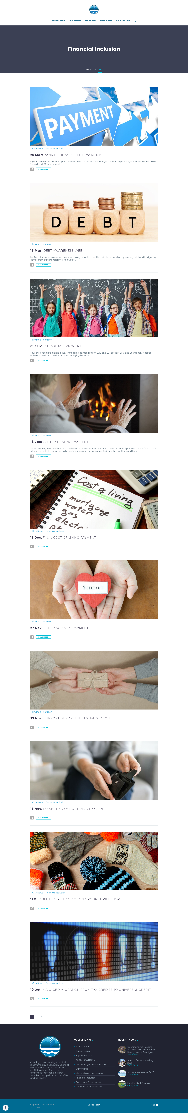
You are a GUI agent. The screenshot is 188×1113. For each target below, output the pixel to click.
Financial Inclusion (55, 148)
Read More (43, 169)
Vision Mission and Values (89, 1073)
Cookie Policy (94, 1105)
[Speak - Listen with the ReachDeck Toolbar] (5, 1108)
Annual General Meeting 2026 (140, 1061)
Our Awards (82, 1068)
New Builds (90, 21)
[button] (32, 169)
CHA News (37, 148)
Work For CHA (123, 21)
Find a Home (75, 21)
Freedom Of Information (89, 1086)
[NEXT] (41, 1017)
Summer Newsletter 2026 (140, 1072)
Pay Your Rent (83, 1046)
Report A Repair (84, 1055)
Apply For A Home (85, 1059)
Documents (106, 21)
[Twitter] (154, 1105)
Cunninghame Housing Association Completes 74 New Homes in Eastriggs (141, 1049)
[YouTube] (157, 1105)
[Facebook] (151, 1105)
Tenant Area (58, 21)
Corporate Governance (88, 1082)
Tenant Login (83, 1051)
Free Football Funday (138, 1083)
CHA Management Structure (91, 1064)
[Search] (134, 21)
